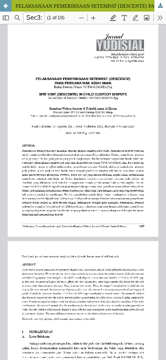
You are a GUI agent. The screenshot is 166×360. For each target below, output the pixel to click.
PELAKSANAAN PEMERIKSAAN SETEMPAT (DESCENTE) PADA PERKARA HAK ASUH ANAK (90, 5)
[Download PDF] (160, 6)
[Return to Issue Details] (6, 6)
